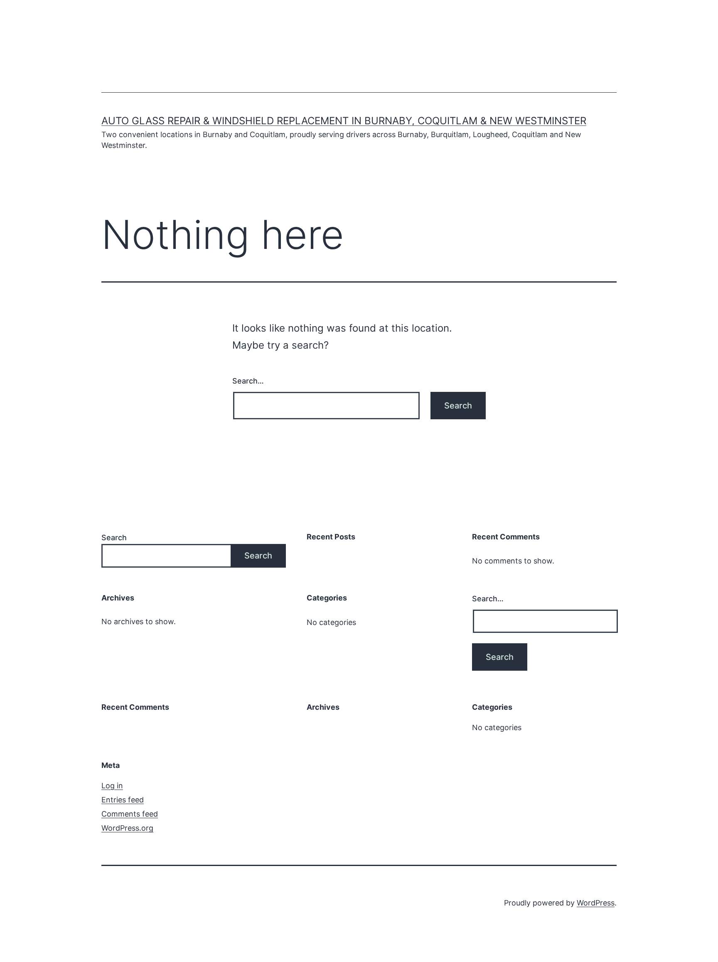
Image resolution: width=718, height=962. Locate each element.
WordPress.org (127, 828)
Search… (248, 380)
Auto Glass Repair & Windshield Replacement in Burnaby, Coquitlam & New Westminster (343, 121)
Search (114, 537)
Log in (112, 785)
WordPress (596, 902)
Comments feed (129, 813)
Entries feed (122, 799)
